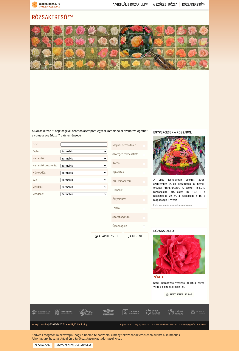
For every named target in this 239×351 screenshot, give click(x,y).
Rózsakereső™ (193, 4)
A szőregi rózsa (165, 4)
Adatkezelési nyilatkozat (164, 324)
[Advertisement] (119, 99)
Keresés (138, 236)
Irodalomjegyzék (187, 324)
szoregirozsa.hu (40, 324)
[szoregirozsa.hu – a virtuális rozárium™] (46, 8)
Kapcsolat (202, 324)
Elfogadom (42, 345)
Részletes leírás (181, 294)
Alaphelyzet (108, 236)
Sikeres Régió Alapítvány (75, 324)
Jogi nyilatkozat (142, 324)
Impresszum (126, 324)
